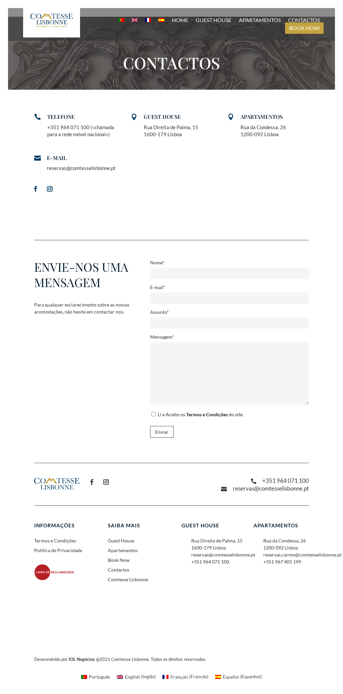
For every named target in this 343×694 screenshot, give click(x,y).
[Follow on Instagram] (49, 189)
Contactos (304, 20)
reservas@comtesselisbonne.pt (81, 168)
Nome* (157, 262)
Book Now (304, 28)
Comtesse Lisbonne (128, 579)
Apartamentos (260, 20)
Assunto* (159, 312)
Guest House (213, 20)
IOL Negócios (82, 659)
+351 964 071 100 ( (69, 127)
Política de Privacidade (58, 550)
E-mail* (157, 287)
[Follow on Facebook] (35, 189)
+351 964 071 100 (285, 480)
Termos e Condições (207, 414)
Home (180, 20)
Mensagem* (162, 337)
